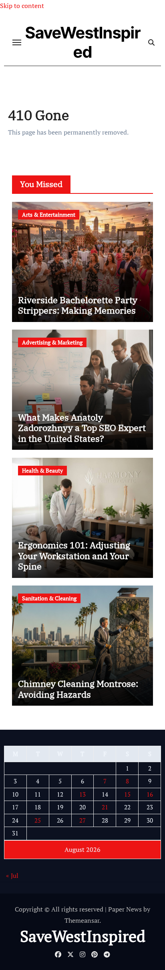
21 (105, 807)
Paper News (125, 909)
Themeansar (81, 920)
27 (82, 820)
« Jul (12, 875)
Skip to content (22, 5)
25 (37, 820)
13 (82, 794)
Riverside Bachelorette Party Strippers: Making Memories (77, 305)
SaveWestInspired (83, 42)
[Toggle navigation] (17, 42)
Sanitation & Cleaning (49, 598)
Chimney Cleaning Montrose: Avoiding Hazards (78, 689)
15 (127, 794)
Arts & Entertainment (48, 214)
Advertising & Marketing (52, 342)
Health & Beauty (42, 470)
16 (150, 794)
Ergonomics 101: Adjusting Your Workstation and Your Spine (74, 555)
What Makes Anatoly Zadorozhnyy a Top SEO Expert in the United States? (82, 427)
